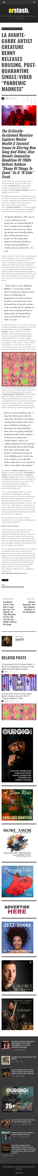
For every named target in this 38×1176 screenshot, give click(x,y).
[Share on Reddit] (35, 100)
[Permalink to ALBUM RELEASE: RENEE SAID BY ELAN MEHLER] (6, 1060)
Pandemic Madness (18, 587)
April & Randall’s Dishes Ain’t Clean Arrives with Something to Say (23, 1121)
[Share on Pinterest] (35, 98)
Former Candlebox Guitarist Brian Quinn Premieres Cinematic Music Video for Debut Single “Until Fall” (23, 1072)
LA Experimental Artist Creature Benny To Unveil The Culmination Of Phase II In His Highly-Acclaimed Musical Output (18, 666)
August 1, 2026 (8, 1155)
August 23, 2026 (20, 1050)
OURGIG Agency (16, 1124)
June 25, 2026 (20, 1076)
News (14, 29)
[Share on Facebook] (24, 98)
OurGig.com (19, 1169)
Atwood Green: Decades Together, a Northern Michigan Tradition (23, 1133)
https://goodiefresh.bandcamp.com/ (14, 573)
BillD (13, 1050)
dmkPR (7, 98)
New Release (6, 29)
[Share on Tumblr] (24, 100)
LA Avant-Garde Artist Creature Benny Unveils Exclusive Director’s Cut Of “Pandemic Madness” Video (17, 696)
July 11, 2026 (19, 1061)
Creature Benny (7, 587)
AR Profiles (15, 1137)
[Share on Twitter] (27, 98)
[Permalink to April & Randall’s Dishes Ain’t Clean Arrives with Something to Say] (6, 1123)
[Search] (4, 2)
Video (20, 29)
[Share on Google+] (31, 98)
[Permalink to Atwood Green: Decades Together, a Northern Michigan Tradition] (6, 1135)
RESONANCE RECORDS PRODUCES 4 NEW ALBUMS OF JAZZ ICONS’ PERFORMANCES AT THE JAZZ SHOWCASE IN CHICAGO (23, 1044)
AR (2, 1155)
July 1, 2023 (12, 672)
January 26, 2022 (14, 701)
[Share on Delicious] (31, 100)
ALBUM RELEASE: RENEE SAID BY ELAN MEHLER (24, 1058)
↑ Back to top (19, 1173)
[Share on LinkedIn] (27, 100)
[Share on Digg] (31, 103)
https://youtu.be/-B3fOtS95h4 (13, 394)
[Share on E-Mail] (35, 103)
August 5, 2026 (23, 1137)
